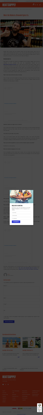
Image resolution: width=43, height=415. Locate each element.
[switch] (39, 411)
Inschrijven (16, 221)
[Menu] (41, 404)
